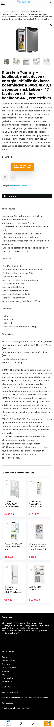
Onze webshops (9, 667)
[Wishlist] (20, 723)
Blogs (4, 674)
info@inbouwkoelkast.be (18, 708)
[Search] (50, 3)
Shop (14, 11)
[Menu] (3, 3)
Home (4, 11)
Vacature (6, 671)
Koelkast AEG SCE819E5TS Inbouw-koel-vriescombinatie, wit (37, 506)
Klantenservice (8, 660)
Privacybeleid (7, 678)
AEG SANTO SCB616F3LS (35, 588)
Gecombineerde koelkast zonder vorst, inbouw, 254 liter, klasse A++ (38, 548)
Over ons (6, 664)
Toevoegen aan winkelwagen (22, 166)
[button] (51, 25)
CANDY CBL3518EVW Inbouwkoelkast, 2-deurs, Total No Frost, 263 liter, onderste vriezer (13, 507)
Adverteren (7, 681)
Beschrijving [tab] (10, 196)
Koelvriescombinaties (31, 11)
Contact (5, 657)
